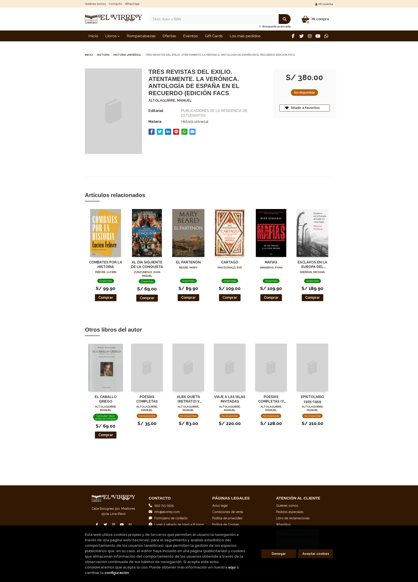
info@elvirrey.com (167, 512)
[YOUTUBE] (318, 36)
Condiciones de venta (227, 512)
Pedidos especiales (289, 512)
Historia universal (127, 54)
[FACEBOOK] (293, 36)
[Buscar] (285, 19)
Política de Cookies (225, 524)
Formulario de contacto (171, 518)
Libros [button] (111, 36)
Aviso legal (220, 505)
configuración (116, 572)
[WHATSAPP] (326, 36)
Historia (103, 54)
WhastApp (132, 3)
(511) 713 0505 (164, 505)
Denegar (279, 554)
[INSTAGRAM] (309, 36)
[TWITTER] (301, 36)
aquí (232, 567)
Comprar (105, 297)
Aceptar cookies (315, 554)
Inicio (89, 54)
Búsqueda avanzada (276, 26)
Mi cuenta (326, 4)
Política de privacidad (227, 518)
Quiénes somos (95, 3)
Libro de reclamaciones (293, 518)
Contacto (115, 3)
